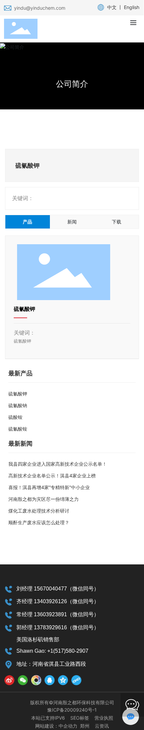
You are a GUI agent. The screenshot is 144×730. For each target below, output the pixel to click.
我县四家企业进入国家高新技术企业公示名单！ (57, 464)
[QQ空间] (63, 680)
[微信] (23, 680)
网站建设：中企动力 (56, 726)
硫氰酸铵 (17, 429)
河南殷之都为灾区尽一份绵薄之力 (43, 499)
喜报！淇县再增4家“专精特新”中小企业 (49, 487)
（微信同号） (83, 588)
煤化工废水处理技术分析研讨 (38, 511)
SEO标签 (79, 718)
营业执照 (103, 718)
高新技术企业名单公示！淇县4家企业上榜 (52, 475)
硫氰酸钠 (17, 405)
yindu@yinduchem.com (39, 8)
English (131, 7)
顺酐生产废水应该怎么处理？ (38, 522)
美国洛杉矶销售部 (37, 639)
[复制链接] (76, 680)
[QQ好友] (50, 680)
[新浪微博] (9, 680)
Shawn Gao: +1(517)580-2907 (52, 651)
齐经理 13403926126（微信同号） (57, 601)
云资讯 (102, 726)
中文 (112, 7)
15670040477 (50, 588)
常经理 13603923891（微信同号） (57, 614)
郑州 (84, 726)
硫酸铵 (15, 417)
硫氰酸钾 (24, 308)
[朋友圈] (36, 680)
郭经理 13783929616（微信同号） (57, 627)
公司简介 (72, 84)
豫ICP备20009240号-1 (72, 710)
